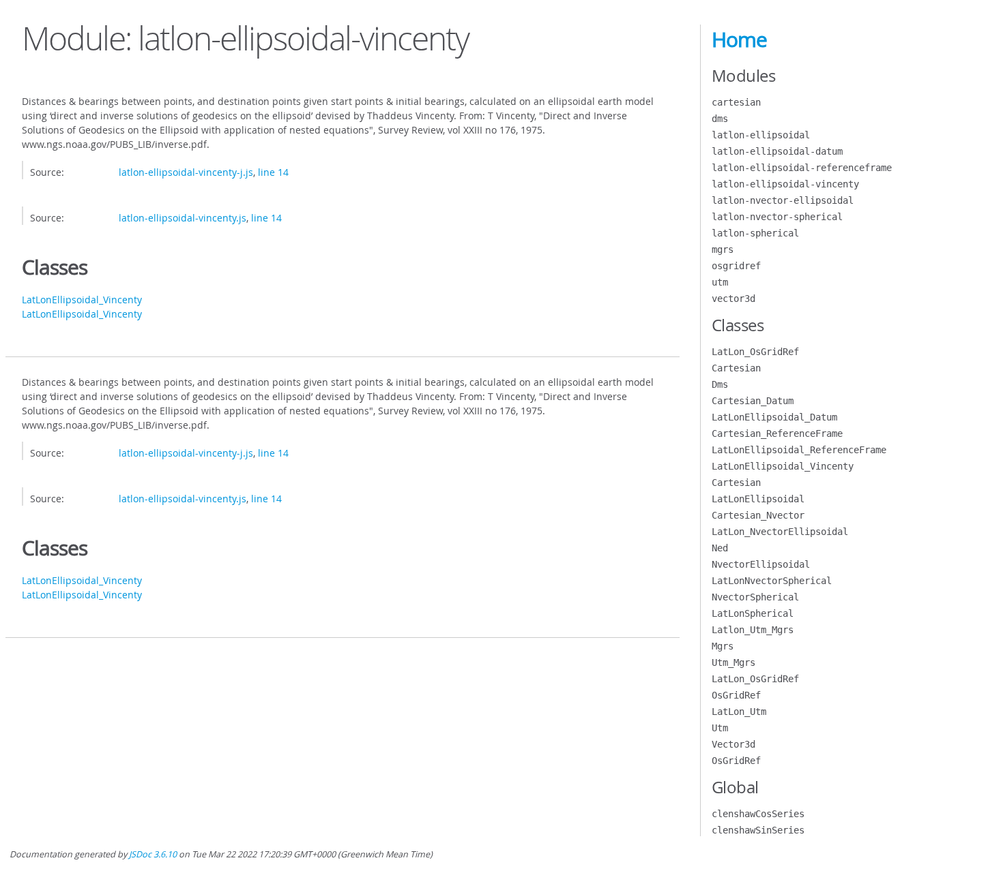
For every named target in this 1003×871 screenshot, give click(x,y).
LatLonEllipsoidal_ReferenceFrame (799, 449)
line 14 (273, 172)
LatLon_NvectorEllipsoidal (780, 531)
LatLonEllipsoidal (758, 498)
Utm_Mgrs (733, 662)
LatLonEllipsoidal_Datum (774, 417)
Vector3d (733, 744)
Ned (720, 548)
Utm (720, 727)
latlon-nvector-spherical (777, 216)
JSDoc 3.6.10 (153, 854)
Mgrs (722, 646)
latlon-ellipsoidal (761, 134)
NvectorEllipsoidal (761, 564)
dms (720, 118)
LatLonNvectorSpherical (772, 580)
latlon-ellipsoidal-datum (777, 151)
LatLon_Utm (739, 711)
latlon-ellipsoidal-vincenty (785, 184)
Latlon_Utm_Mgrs (753, 629)
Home (739, 39)
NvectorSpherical (755, 597)
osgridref (736, 265)
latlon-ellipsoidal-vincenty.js (182, 217)
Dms (720, 384)
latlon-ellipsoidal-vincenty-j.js (186, 172)
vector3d (733, 298)
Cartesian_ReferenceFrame (777, 433)
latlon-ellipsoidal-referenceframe (802, 167)
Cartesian (736, 368)
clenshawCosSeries (758, 813)
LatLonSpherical (753, 613)
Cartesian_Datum (753, 400)
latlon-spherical (755, 233)
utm (720, 282)
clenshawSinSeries (758, 830)
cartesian (736, 102)
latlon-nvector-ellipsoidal (783, 200)
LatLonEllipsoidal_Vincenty (82, 299)
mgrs (722, 249)
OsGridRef (736, 695)
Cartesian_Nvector (758, 515)
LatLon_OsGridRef (755, 351)
